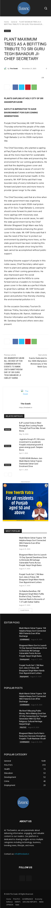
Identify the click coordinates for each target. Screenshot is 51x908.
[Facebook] (15, 87)
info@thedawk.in (22, 854)
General (14, 22)
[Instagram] (29, 878)
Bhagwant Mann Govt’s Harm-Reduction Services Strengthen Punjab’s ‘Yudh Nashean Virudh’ (32, 736)
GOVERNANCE (24, 639)
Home (6, 22)
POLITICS (23, 727)
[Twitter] (21, 87)
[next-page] (10, 474)
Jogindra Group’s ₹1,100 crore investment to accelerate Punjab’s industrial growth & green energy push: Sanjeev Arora (32, 444)
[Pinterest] (28, 87)
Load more (24, 610)
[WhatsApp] (34, 87)
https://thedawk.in (25, 407)
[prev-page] (5, 474)
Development (24, 659)
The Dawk (14, 68)
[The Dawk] (6, 68)
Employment (24, 676)
